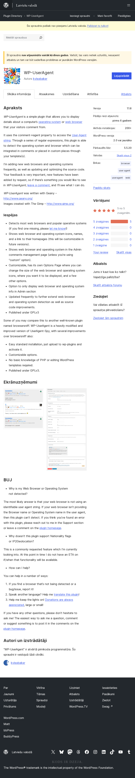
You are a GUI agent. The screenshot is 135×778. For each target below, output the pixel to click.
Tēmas (40, 694)
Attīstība (92, 94)
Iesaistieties (109, 688)
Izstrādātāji (76, 700)
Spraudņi (41, 700)
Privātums (10, 706)
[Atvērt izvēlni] (129, 5)
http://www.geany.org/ (18, 198)
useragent (117, 177)
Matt (7, 724)
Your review (100, 252)
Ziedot (106, 700)
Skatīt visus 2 (124, 155)
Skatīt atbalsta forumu (107, 285)
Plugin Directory (13, 15)
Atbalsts (126, 94)
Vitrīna (40, 688)
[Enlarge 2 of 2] (82, 393)
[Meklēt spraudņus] (40, 37)
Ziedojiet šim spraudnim (108, 318)
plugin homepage (50, 528)
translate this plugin (66, 594)
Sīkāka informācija (19, 94)
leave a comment (38, 185)
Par (6, 688)
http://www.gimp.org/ (60, 203)
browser (125, 163)
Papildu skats (101, 188)
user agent (124, 170)
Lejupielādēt (121, 75)
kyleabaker (40, 78)
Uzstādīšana (71, 94)
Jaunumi (9, 694)
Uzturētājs (10, 700)
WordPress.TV (78, 706)
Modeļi (40, 706)
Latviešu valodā (22, 752)
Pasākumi (108, 694)
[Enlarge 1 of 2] (39, 393)
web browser (73, 122)
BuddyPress (11, 736)
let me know (58, 228)
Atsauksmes (46, 94)
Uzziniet (74, 688)
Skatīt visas (123, 252)
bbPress (9, 730)
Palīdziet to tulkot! (97, 25)
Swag (107, 706)
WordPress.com (14, 718)
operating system (49, 122)
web (128, 177)
